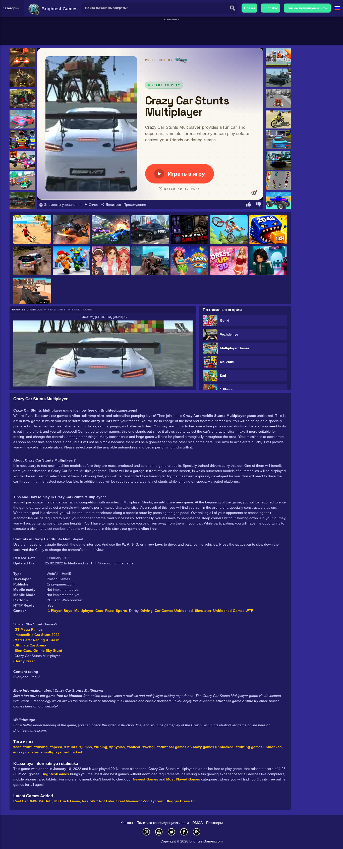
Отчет (93, 205)
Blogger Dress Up (180, 801)
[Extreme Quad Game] (22, 78)
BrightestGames (55, 774)
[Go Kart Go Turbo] (22, 180)
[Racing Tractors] (22, 98)
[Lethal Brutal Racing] (22, 57)
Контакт (127, 823)
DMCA (197, 823)
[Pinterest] (146, 831)
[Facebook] (184, 831)
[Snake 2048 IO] (268, 229)
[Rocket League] (111, 229)
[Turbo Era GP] (278, 180)
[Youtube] (158, 831)
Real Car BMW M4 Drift (32, 801)
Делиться (113, 205)
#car (17, 747)
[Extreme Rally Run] (22, 160)
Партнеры (214, 823)
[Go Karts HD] (22, 139)
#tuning (100, 747)
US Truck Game (67, 801)
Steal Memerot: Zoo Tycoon (139, 801)
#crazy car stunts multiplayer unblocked (47, 752)
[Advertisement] (171, 33)
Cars (99, 611)
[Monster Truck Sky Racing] (278, 201)
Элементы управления (62, 205)
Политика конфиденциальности (163, 823)
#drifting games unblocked (259, 747)
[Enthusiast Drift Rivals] (22, 119)
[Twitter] (171, 831)
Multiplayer (83, 611)
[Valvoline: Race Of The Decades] (278, 98)
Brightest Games (59, 8)
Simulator (203, 611)
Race (109, 611)
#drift (27, 747)
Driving (146, 611)
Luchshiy (271, 8)
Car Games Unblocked (174, 611)
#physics (117, 747)
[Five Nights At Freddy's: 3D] (189, 229)
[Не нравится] (258, 205)
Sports (121, 611)
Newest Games (145, 779)
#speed (56, 747)
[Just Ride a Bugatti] (278, 160)
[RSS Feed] (196, 831)
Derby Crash (25, 661)
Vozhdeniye (229, 334)
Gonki (224, 320)
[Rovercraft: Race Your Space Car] (278, 57)
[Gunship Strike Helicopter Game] (72, 229)
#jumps (85, 747)
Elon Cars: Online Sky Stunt (38, 650)
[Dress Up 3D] (229, 261)
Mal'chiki (227, 362)
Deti (223, 376)
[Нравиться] (248, 205)
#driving (41, 747)
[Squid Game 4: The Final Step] (268, 261)
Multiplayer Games (234, 348)
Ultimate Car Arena (30, 645)
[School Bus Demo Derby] (22, 201)
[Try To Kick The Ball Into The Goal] (32, 229)
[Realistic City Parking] (278, 139)
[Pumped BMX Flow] (229, 229)
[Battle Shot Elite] (150, 261)
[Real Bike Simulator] (278, 119)
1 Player (226, 389)
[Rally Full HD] (32, 261)
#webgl (148, 747)
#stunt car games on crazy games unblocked (195, 747)
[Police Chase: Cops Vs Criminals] (150, 229)
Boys (68, 611)
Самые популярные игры (307, 8)
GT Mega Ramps (29, 629)
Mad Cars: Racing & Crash (37, 640)
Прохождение (135, 205)
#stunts (70, 747)
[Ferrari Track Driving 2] (278, 78)
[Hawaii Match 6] (189, 261)
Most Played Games (183, 779)
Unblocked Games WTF (233, 611)
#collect (133, 747)
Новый (249, 8)
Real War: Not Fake (98, 801)
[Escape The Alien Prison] (72, 261)
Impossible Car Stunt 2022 (37, 635)
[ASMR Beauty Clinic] (111, 261)
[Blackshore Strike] (32, 292)
